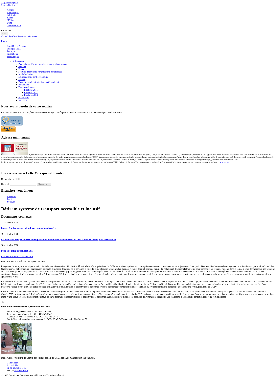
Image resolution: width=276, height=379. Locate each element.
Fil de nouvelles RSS (16, 368)
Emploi (21, 69)
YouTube (11, 202)
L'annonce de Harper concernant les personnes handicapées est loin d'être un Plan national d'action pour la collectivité (58, 239)
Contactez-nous (14, 25)
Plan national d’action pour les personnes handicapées (42, 64)
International (12, 54)
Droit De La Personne (17, 46)
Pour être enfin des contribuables (17, 251)
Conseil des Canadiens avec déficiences (19, 36)
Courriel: (5, 184)
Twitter (10, 199)
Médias (10, 20)
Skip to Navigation (9, 2)
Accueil (10, 10)
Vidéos (10, 17)
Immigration (23, 84)
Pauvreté (22, 66)
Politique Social (14, 48)
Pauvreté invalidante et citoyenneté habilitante (39, 82)
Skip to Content (8, 5)
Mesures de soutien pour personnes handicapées (40, 71)
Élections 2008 (31, 95)
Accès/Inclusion (25, 74)
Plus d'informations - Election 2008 (17, 256)
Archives (22, 100)
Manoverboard (21, 370)
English (4, 41)
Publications (12, 15)
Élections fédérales (26, 87)
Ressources (23, 97)
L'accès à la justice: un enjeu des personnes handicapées (28, 228)
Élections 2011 (31, 92)
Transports (11, 51)
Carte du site (12, 362)
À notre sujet (13, 12)
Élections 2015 (31, 90)
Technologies (13, 56)
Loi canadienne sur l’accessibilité (33, 77)
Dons (9, 23)
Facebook (11, 196)
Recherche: (6, 30)
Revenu (21, 79)
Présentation (18, 61)
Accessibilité (12, 365)
